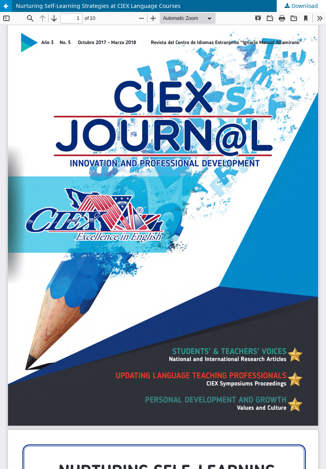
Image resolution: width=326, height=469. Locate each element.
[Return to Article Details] (6, 6)
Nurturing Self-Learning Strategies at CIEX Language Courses (98, 6)
